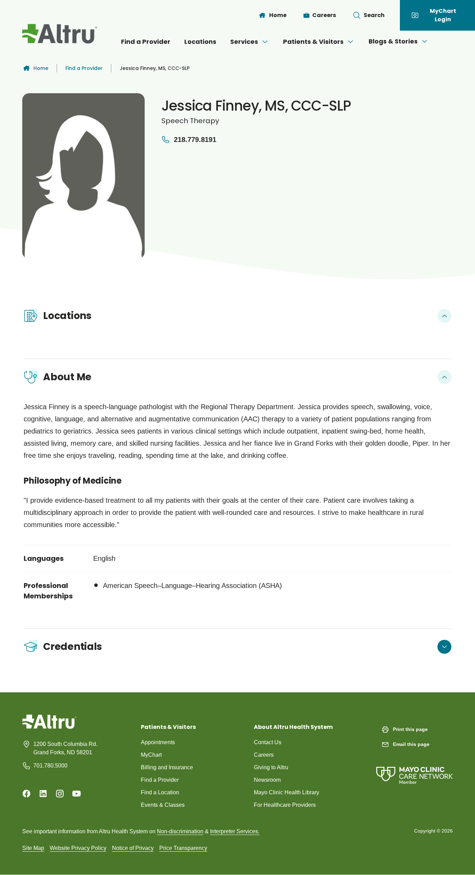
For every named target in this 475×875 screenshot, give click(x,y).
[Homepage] (49, 727)
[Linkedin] (43, 793)
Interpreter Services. (234, 831)
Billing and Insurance (167, 767)
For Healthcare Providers (285, 805)
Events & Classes (163, 805)
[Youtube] (76, 793)
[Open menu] (265, 42)
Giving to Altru (271, 767)
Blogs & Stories (393, 41)
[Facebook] (26, 793)
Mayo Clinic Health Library (286, 792)
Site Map (33, 848)
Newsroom (267, 780)
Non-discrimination (180, 831)
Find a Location (160, 792)
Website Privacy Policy (78, 848)
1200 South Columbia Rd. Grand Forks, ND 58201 (65, 748)
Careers (264, 755)
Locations (200, 41)
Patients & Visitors (313, 41)
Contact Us (267, 742)
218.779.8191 (195, 139)
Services (244, 41)
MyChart (151, 755)
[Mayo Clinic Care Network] (414, 768)
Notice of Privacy (133, 848)
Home (40, 68)
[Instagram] (60, 793)
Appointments (158, 742)
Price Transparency (183, 848)
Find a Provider (145, 41)
